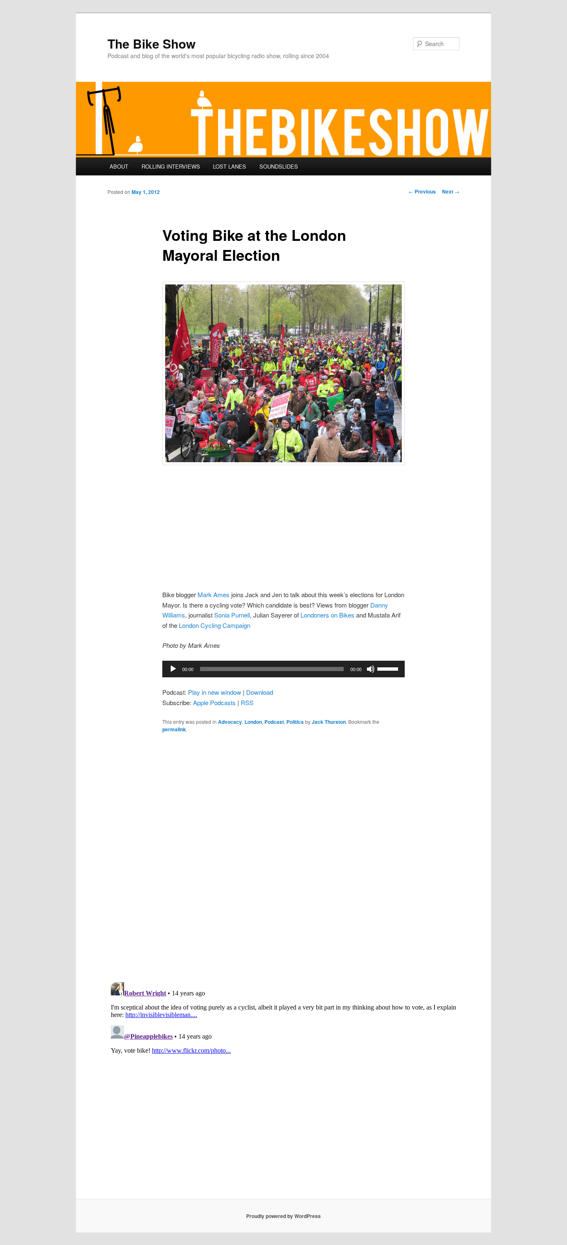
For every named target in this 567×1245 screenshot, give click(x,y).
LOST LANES (229, 166)
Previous (422, 191)
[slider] (389, 668)
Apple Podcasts (214, 702)
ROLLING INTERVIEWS (171, 166)
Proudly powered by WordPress (283, 1216)
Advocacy (230, 721)
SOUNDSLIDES (278, 166)
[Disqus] (283, 857)
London (253, 721)
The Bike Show (152, 43)
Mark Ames (214, 594)
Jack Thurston (329, 721)
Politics (295, 721)
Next (450, 191)
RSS (247, 702)
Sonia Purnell (232, 614)
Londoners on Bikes (327, 614)
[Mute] (371, 669)
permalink (174, 729)
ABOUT (119, 166)
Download (259, 692)
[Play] (173, 669)
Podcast (274, 721)
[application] (283, 669)
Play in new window (214, 692)
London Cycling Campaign (214, 625)
